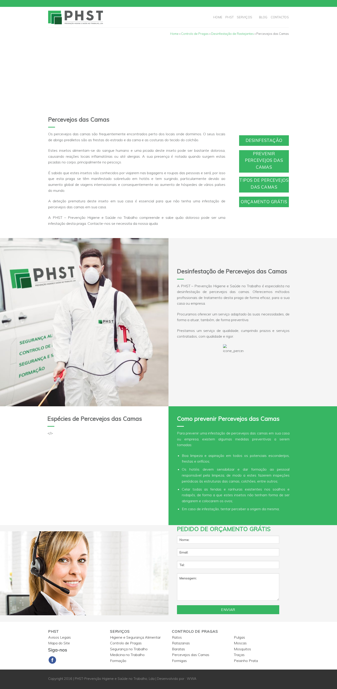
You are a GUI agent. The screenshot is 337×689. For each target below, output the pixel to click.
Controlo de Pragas (195, 33)
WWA (191, 679)
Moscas (240, 643)
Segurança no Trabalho (129, 649)
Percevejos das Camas (190, 654)
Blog (263, 17)
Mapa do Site (59, 643)
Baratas (178, 649)
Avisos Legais (59, 637)
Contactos (280, 17)
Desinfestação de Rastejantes (232, 33)
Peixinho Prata (246, 660)
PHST (229, 17)
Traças (239, 654)
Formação (118, 660)
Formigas (179, 660)
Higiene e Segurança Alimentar (135, 637)
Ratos (177, 637)
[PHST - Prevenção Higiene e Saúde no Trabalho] (89, 17)
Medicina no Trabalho (127, 654)
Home (217, 17)
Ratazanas (181, 643)
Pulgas (239, 637)
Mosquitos (242, 649)
